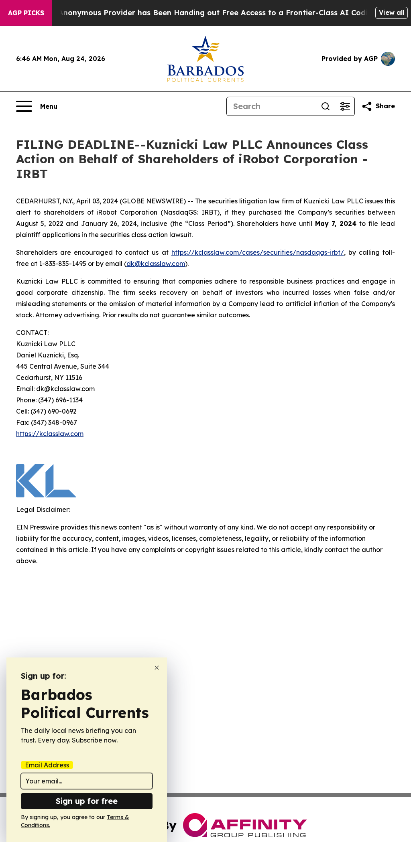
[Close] (157, 668)
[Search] (325, 106)
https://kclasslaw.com (49, 434)
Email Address (47, 765)
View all (391, 12)
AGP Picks (26, 13)
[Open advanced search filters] (344, 106)
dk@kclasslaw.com (155, 264)
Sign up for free (87, 801)
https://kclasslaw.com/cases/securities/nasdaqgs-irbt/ (257, 252)
